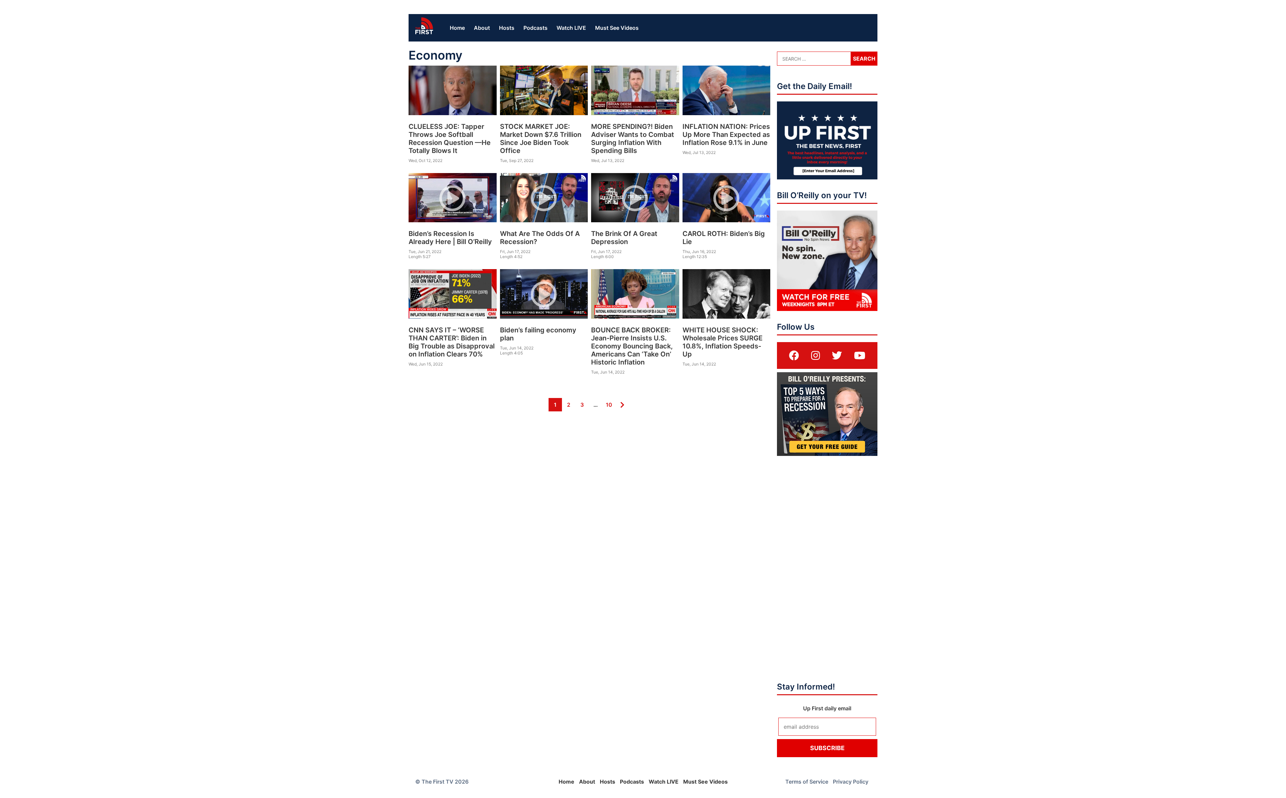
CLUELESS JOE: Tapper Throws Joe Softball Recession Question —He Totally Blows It (450, 139)
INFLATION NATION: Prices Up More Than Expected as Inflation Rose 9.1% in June (726, 135)
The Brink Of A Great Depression (624, 238)
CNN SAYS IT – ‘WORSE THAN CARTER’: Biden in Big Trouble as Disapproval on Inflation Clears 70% (452, 342)
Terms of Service (806, 781)
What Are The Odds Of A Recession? (540, 238)
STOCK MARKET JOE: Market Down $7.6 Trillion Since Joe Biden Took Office (540, 139)
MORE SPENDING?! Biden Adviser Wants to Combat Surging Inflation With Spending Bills (632, 139)
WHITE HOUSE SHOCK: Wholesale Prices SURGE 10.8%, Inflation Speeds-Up (723, 342)
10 (608, 404)
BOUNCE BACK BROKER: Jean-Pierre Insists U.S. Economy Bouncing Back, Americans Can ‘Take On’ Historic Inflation (632, 346)
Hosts (506, 27)
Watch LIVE (571, 27)
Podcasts (535, 27)
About (482, 27)
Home (457, 27)
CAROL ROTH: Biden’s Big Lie (724, 238)
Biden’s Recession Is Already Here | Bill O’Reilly (450, 238)
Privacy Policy (850, 781)
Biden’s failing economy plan (538, 334)
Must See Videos (617, 27)
